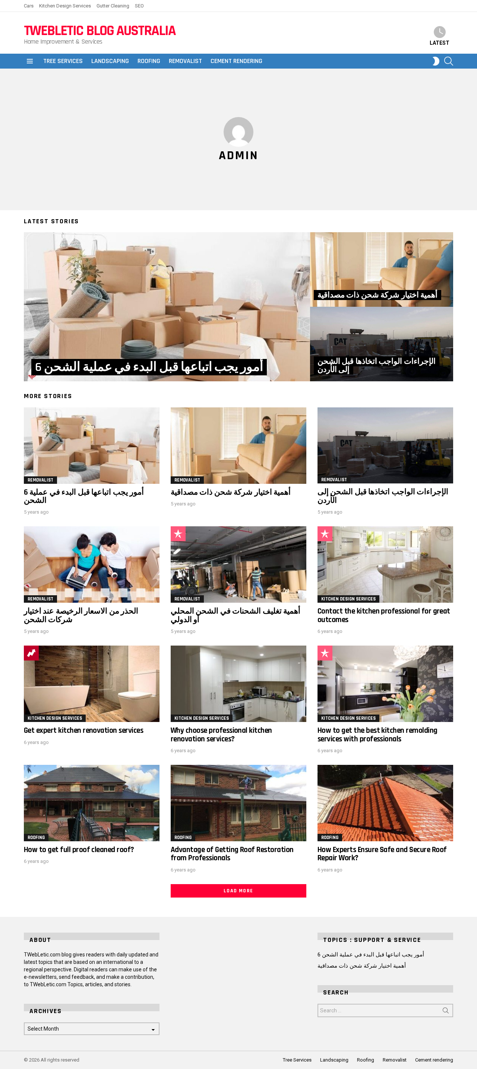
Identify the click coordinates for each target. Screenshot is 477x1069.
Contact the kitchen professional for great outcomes (384, 615)
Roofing (149, 61)
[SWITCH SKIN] (436, 61)
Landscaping (110, 61)
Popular (178, 533)
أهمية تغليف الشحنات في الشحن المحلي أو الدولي (235, 615)
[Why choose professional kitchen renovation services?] (238, 684)
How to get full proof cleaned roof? (79, 850)
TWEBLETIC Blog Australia (100, 31)
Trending (31, 653)
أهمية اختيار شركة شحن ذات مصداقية (231, 492)
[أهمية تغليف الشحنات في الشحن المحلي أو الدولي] (238, 564)
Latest (439, 43)
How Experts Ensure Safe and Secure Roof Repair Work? (382, 854)
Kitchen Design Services (65, 6)
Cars (29, 6)
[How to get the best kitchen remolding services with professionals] (385, 684)
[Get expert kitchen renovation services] (91, 684)
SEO (139, 6)
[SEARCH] (448, 61)
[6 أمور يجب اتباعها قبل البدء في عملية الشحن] (167, 306)
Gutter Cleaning (113, 6)
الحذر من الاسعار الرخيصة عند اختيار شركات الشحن (81, 615)
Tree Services (63, 61)
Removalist (185, 61)
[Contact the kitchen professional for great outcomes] (385, 564)
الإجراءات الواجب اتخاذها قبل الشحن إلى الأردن (383, 496)
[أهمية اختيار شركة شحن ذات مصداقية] (381, 269)
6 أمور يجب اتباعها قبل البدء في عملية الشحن (84, 496)
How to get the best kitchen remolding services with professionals (377, 734)
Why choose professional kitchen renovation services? (221, 734)
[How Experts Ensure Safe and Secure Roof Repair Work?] (385, 803)
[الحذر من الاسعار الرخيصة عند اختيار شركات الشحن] (91, 564)
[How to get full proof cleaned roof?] (91, 803)
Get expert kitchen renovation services (83, 730)
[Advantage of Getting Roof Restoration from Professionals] (238, 803)
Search (445, 1012)
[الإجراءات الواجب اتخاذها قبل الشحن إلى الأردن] (381, 344)
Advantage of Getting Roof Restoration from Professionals (232, 854)
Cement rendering (236, 61)
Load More (238, 890)
